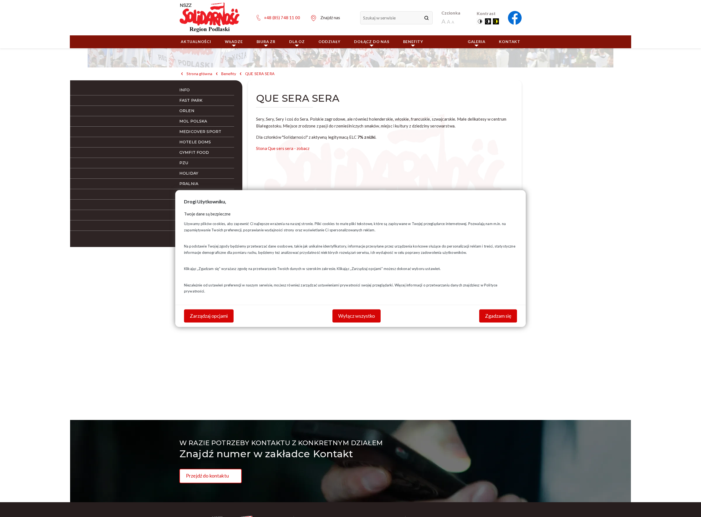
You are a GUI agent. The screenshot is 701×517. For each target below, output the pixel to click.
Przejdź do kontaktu (207, 476)
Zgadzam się (498, 316)
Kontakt (509, 41)
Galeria (476, 41)
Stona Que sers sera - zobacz (282, 148)
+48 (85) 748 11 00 (282, 17)
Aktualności (196, 41)
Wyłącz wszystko (356, 316)
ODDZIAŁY (329, 41)
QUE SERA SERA (260, 74)
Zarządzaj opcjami (209, 316)
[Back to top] (688, 504)
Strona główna (199, 74)
